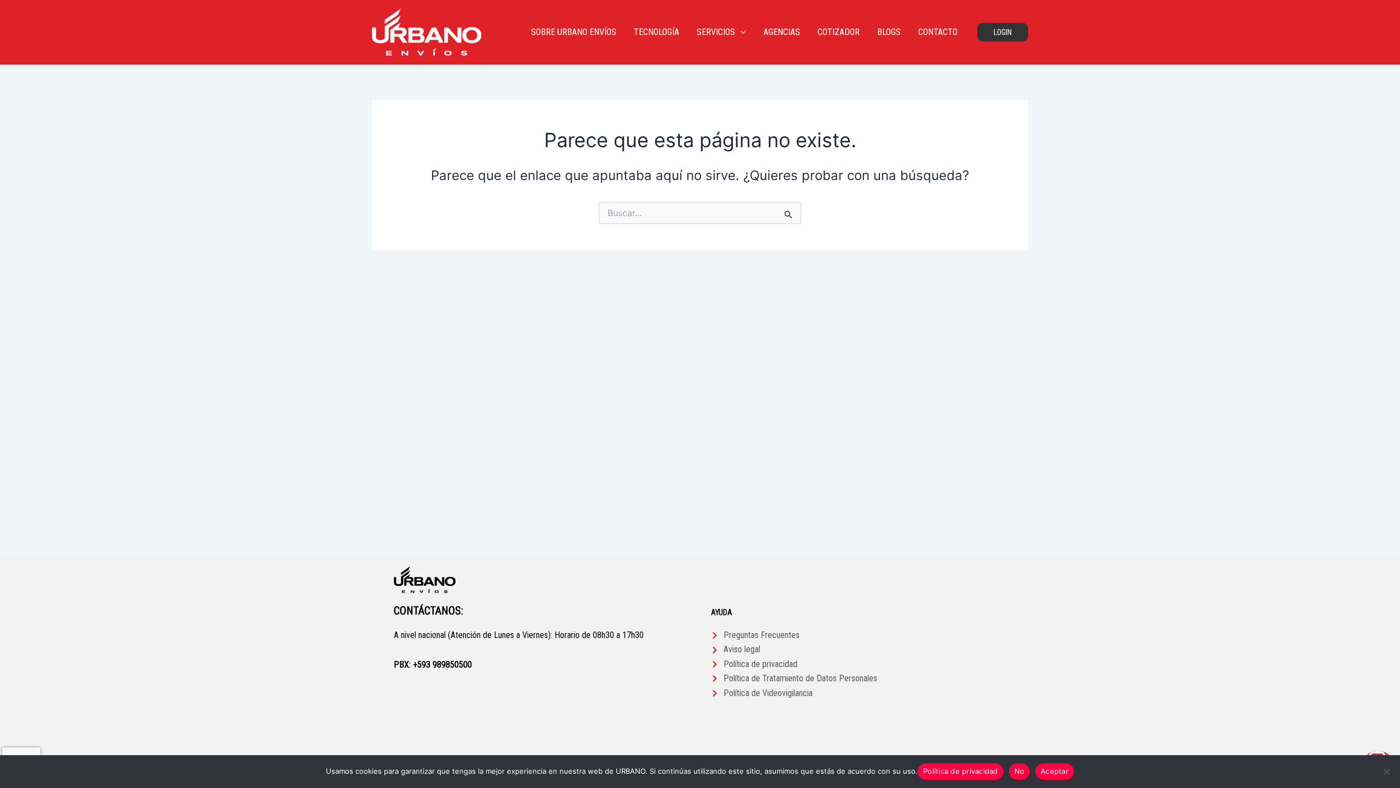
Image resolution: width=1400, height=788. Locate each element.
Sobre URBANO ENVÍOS (573, 32)
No (1019, 771)
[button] (1002, 32)
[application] (740, 32)
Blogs (889, 32)
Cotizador (839, 32)
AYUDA (721, 612)
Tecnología (656, 32)
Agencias (781, 32)
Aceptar (1055, 771)
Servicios (716, 32)
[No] (1386, 771)
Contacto (938, 32)
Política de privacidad (960, 771)
